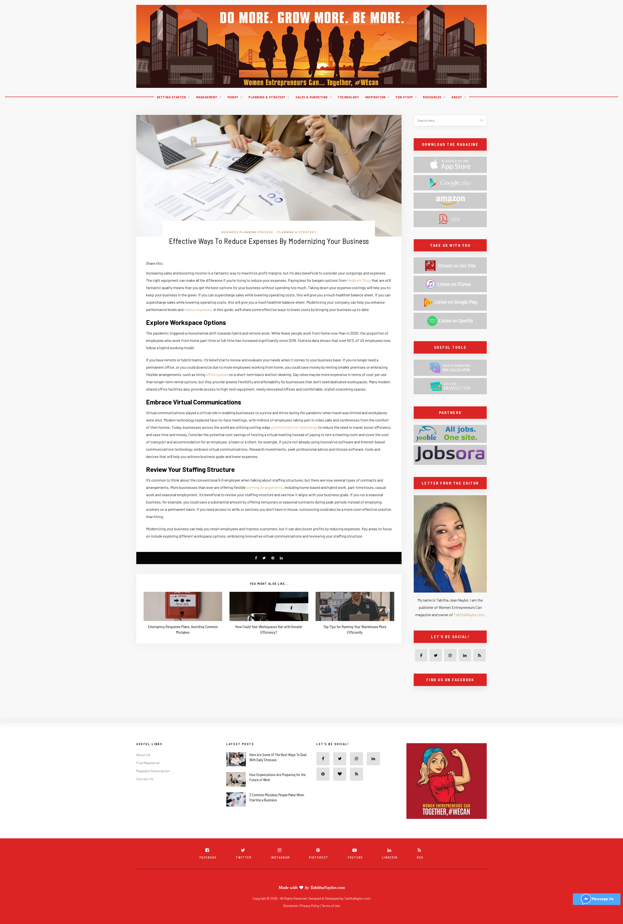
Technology (348, 97)
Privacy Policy (310, 916)
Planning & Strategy (266, 97)
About (456, 97)
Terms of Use (330, 916)
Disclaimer (291, 916)
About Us (143, 765)
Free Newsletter (148, 773)
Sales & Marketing (311, 97)
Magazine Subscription (153, 781)
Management (207, 97)
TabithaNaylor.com (469, 614)
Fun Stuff (404, 97)
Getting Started (171, 97)
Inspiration (375, 97)
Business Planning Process (247, 232)
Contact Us (144, 789)
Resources (432, 97)
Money (233, 97)
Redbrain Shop (359, 280)
